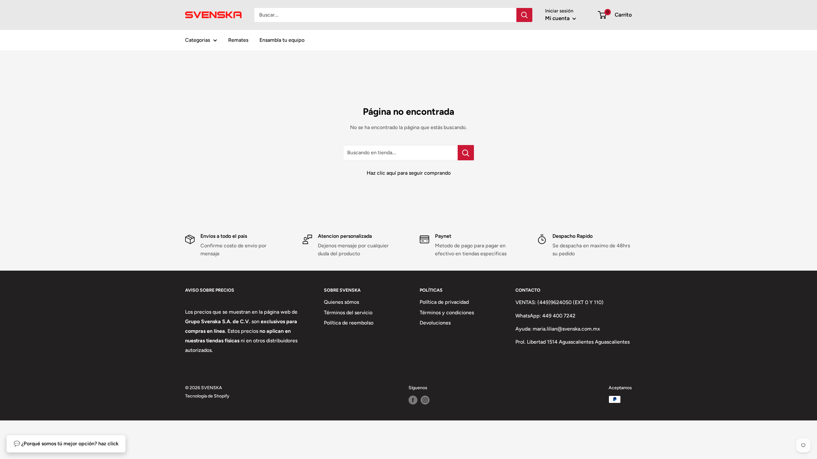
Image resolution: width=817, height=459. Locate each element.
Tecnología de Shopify (207, 396)
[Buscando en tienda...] (466, 152)
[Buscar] (524, 15)
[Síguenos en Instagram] (425, 400)
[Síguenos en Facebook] (412, 400)
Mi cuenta (558, 18)
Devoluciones (435, 323)
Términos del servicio (348, 313)
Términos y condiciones (447, 313)
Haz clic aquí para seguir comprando (409, 173)
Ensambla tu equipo (281, 40)
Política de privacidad (444, 302)
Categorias (197, 40)
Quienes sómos (341, 302)
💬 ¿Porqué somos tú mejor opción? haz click (66, 444)
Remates (238, 40)
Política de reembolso (348, 323)
